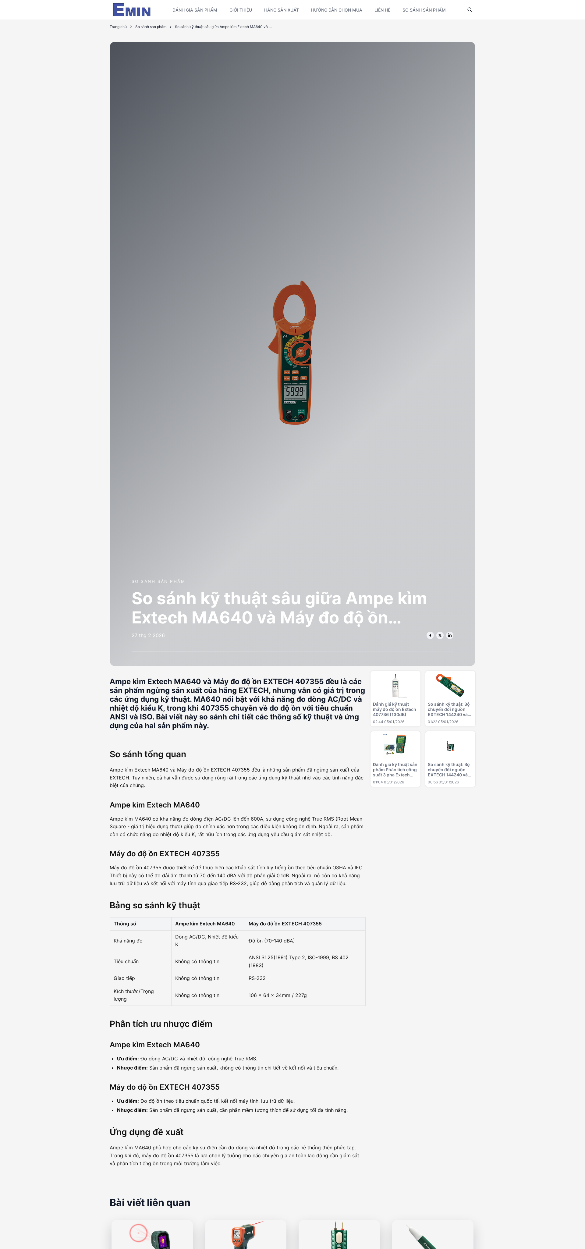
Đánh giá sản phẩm (194, 9)
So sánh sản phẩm (424, 9)
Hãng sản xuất (281, 9)
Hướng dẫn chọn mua (336, 9)
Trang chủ (118, 26)
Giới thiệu (240, 9)
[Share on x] (440, 635)
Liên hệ (382, 9)
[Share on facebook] (430, 635)
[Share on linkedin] (449, 635)
